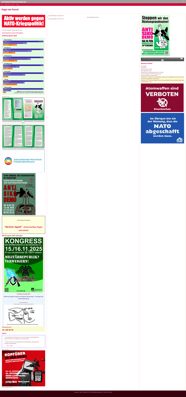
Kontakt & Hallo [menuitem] (7, 4)
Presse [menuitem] (17, 4)
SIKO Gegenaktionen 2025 (146, 70)
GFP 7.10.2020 (10, 345)
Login (105, 392)
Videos (80, 392)
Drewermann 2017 (144, 80)
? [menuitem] (180, 1)
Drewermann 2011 (144, 77)
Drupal (110, 392)
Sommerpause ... (144, 66)
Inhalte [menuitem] (12, 4)
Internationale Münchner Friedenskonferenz (149, 75)
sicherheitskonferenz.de (14, 2)
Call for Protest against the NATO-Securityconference (151, 73)
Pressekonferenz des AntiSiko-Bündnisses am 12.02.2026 (152, 72)
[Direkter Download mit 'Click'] (23, 123)
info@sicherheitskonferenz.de (97, 392)
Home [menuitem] (2, 4)
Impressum (76, 392)
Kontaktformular (86, 392)
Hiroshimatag (143, 67)
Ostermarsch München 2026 (146, 69)
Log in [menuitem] (183, 1)
